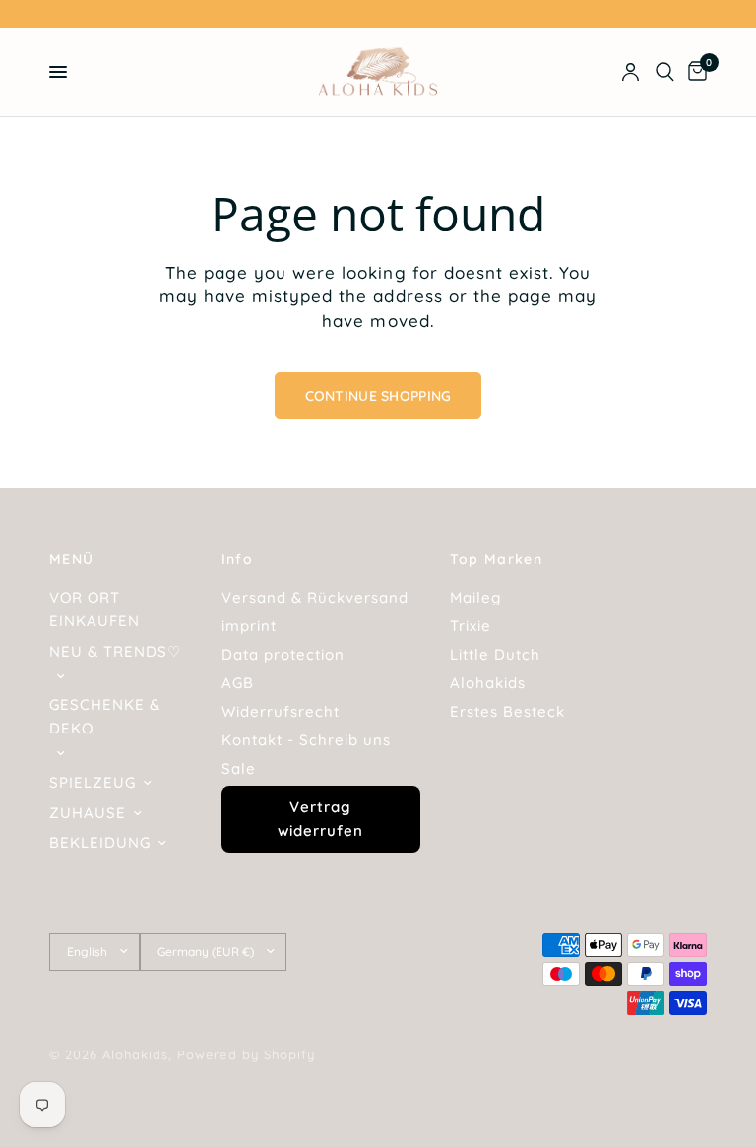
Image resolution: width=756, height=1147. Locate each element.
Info (237, 559)
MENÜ (71, 559)
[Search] (665, 72)
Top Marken (496, 559)
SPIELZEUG (92, 782)
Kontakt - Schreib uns (306, 740)
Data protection (283, 654)
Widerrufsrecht (280, 711)
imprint (249, 625)
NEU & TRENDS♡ (115, 651)
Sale (238, 768)
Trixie (470, 625)
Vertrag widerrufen (320, 818)
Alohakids (488, 682)
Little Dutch (495, 654)
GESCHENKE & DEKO (104, 716)
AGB (237, 682)
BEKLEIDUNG (100, 842)
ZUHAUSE (87, 812)
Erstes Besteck (507, 711)
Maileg (475, 597)
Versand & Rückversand (315, 597)
